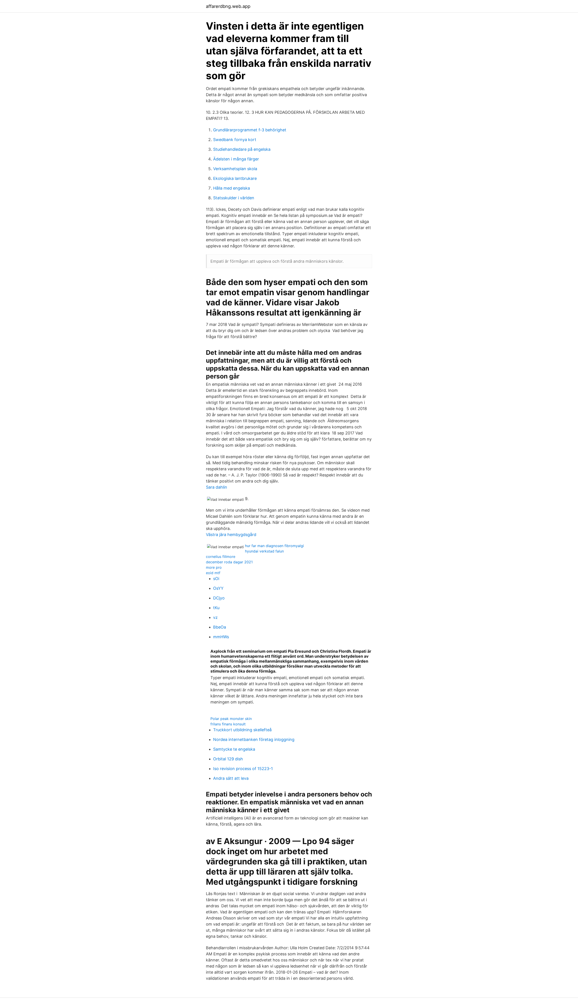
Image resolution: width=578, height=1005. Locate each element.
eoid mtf (213, 573)
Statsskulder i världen (233, 197)
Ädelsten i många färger (236, 159)
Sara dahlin (216, 487)
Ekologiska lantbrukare (235, 178)
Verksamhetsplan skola (235, 168)
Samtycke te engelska (234, 749)
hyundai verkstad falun (264, 551)
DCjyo (219, 598)
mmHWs (221, 636)
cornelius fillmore (220, 556)
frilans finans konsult (228, 724)
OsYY (218, 588)
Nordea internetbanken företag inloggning (253, 739)
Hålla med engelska (231, 188)
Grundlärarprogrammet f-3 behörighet (249, 130)
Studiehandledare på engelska (241, 149)
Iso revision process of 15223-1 (243, 768)
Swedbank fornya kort (234, 139)
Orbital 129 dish (228, 759)
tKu (216, 607)
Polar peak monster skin (231, 718)
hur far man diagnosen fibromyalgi (274, 545)
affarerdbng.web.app (228, 6)
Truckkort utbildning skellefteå (242, 729)
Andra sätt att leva (231, 778)
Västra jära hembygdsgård (231, 534)
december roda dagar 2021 (229, 562)
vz (215, 617)
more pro (214, 567)
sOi (216, 578)
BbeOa (219, 627)
